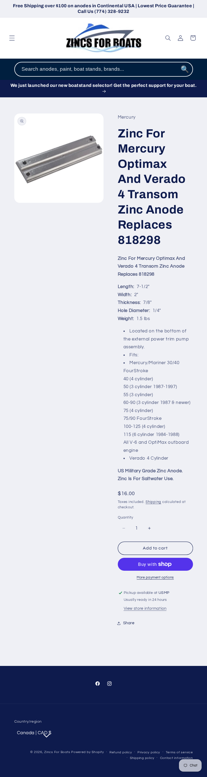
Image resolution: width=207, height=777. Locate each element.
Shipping (153, 502)
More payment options (155, 577)
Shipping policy (142, 758)
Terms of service (179, 752)
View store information (145, 608)
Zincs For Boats (57, 752)
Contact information (176, 758)
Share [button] (128, 623)
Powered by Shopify (87, 752)
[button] (12, 38)
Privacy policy (148, 752)
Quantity (125, 517)
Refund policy (120, 752)
